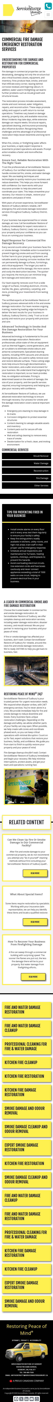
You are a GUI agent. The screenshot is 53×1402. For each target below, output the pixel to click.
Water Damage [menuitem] (41, 463)
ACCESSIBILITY (35, 1340)
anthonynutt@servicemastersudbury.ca (29, 1375)
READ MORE (35, 873)
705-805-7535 (28, 1372)
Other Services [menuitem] (41, 485)
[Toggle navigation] (48, 14)
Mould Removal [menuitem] (40, 456)
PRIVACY (24, 1340)
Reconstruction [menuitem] (41, 470)
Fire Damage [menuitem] (42, 478)
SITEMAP (15, 1340)
